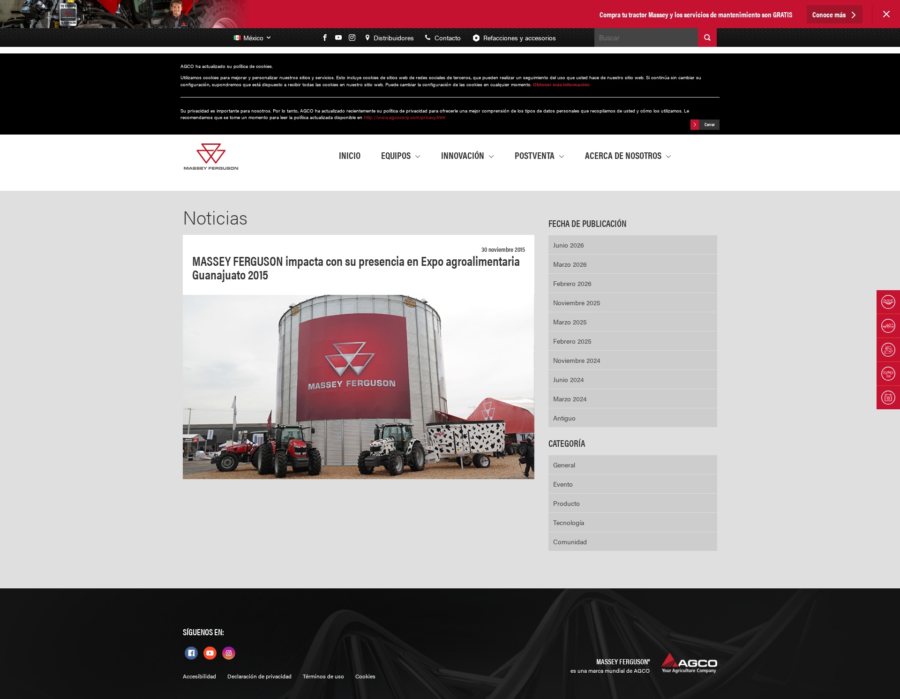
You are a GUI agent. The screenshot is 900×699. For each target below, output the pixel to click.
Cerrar (709, 124)
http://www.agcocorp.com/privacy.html (404, 117)
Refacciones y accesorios (519, 37)
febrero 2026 (572, 283)
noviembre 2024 (576, 360)
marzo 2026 (570, 264)
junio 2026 (568, 244)
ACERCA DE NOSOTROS (624, 155)
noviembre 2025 (576, 302)
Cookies (365, 676)
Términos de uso (323, 676)
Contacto (447, 37)
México (254, 37)
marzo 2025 (570, 321)
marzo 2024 (570, 398)
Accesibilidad (199, 676)
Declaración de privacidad (259, 676)
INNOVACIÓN (463, 155)
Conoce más (829, 14)
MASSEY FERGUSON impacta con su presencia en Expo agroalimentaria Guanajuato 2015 (356, 267)
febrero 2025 (572, 341)
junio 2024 (568, 379)
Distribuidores (393, 37)
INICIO (349, 155)
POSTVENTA (535, 155)
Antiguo (564, 417)
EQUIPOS (396, 155)
